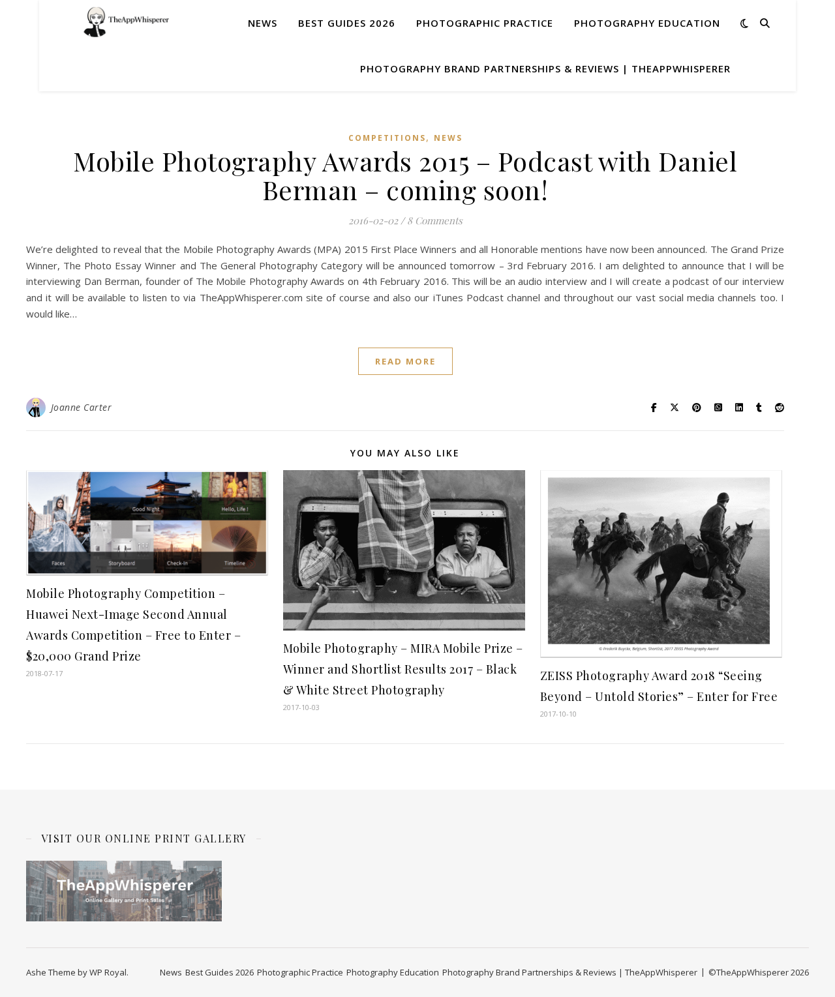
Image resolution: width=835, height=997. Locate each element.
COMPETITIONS (387, 137)
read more (405, 361)
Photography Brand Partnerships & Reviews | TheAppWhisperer (545, 68)
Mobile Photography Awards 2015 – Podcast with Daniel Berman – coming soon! (405, 175)
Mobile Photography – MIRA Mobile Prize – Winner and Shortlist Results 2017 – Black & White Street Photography (403, 669)
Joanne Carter (81, 407)
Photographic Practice (484, 22)
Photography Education (647, 22)
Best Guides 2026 (346, 22)
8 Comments (435, 220)
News (262, 22)
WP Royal (108, 972)
